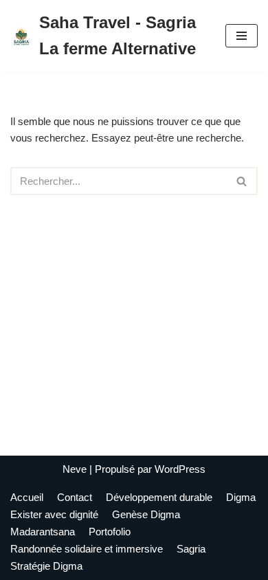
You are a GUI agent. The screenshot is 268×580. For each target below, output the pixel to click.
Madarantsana (42, 531)
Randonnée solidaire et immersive (86, 549)
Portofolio (110, 531)
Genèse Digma (146, 514)
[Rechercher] (242, 181)
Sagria (191, 549)
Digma (241, 497)
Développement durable (159, 497)
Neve (75, 469)
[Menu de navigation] (241, 35)
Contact (74, 497)
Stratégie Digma (46, 566)
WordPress (180, 469)
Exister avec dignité (54, 514)
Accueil (26, 497)
